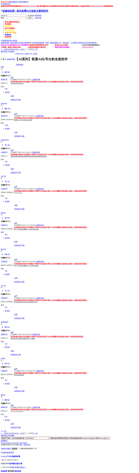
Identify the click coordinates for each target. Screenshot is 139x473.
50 (6, 49)
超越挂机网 (5, 2)
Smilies (24, 443)
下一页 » (4, 431)
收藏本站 (25, 2)
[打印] (17, 54)
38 (6, 145)
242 (8, 181)
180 (8, 145)
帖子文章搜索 (10, 28)
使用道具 (14, 100)
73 (6, 290)
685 (8, 400)
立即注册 (38, 18)
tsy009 (3, 358)
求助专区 (66, 43)
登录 (20, 445)
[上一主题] (24, 54)
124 (5, 363)
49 (5, 49)
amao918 (4, 103)
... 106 (21, 49)
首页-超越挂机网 (12, 22)
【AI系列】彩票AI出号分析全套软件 (84, 43)
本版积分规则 (6, 448)
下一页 (35, 49)
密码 (2, 18)
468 (5, 400)
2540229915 (5, 140)
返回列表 (4, 51)
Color (4, 443)
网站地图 (12, 2)
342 (8, 290)
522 (8, 327)
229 (5, 327)
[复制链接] (19, 65)
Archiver (4, 456)
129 (5, 218)
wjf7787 (3, 176)
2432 (9, 108)
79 (6, 181)
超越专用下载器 (10, 32)
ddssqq (3, 395)
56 (16, 49)
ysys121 (3, 285)
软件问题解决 (10, 30)
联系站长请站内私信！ (18, 467)
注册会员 (4, 152)
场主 (2, 67)
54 (13, 49)
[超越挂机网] (1, 59)
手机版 (9, 456)
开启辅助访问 (6, 4)
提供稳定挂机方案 (15, 463)
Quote (16, 443)
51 (8, 49)
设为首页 (18, 2)
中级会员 (4, 189)
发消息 (7, 92)
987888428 (4, 322)
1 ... (2, 49)
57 (18, 49)
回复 (12, 96)
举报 (19, 100)
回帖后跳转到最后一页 (28, 448)
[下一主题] (33, 54)
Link (12, 443)
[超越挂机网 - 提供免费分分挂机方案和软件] (24, 11)
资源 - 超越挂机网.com (53, 43)
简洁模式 (8, 24)
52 (10, 49)
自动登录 (31, 15)
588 (8, 72)
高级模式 (4, 441)
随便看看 (8, 26)
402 (8, 218)
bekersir (3, 213)
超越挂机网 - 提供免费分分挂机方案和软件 (16, 43)
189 (5, 72)
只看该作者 (36, 79)
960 (5, 108)
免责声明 (8, 37)
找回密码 (38, 15)
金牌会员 (4, 116)
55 (14, 49)
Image (8, 443)
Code (20, 443)
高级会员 (4, 79)
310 (8, 363)
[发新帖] (11, 51)
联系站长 (8, 35)
